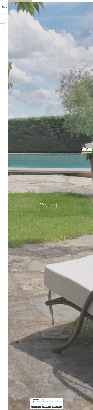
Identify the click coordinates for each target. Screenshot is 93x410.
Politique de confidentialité (47, 404)
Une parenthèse (4, 24)
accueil (4, 13)
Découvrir (4, 22)
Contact (4, 26)
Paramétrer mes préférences (46, 406)
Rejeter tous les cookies (36, 406)
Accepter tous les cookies (56, 406)
